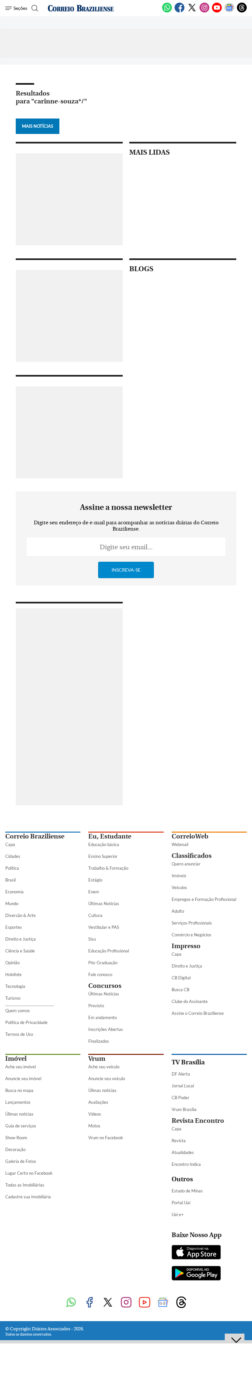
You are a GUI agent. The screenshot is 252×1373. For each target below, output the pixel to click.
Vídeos (94, 1114)
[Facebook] (179, 11)
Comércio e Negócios (191, 934)
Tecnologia (15, 986)
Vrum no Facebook (105, 1137)
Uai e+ (178, 1214)
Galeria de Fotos (20, 1161)
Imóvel (16, 1058)
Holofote (13, 974)
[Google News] (229, 11)
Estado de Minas (187, 1190)
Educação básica (103, 844)
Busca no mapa (19, 1090)
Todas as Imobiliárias (24, 1185)
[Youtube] (217, 11)
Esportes (13, 927)
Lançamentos (18, 1102)
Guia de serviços (20, 1125)
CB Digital (181, 977)
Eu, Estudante (109, 836)
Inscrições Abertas (105, 1029)
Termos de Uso (19, 1034)
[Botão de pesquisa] (34, 8)
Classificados (192, 856)
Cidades (12, 856)
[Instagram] (204, 11)
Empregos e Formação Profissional (204, 899)
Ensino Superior (102, 856)
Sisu (92, 939)
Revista (179, 1140)
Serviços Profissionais (192, 923)
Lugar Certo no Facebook (28, 1173)
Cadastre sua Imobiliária (28, 1196)
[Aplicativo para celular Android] (196, 1273)
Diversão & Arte (20, 915)
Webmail (180, 844)
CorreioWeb (190, 836)
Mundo (11, 903)
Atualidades (183, 1152)
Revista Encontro (198, 1120)
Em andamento (102, 1017)
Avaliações (98, 1102)
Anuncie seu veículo (106, 1078)
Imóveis (179, 875)
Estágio (95, 880)
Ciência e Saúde (20, 950)
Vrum (96, 1058)
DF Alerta (181, 1074)
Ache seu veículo (103, 1066)
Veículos (179, 887)
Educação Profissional (108, 950)
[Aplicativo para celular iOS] (196, 1252)
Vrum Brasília (184, 1109)
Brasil (10, 880)
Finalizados (98, 1041)
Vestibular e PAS (103, 927)
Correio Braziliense (34, 836)
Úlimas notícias (19, 1114)
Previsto (96, 1005)
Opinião (12, 962)
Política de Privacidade (26, 1022)
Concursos (104, 986)
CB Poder (180, 1097)
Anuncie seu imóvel (23, 1078)
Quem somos (17, 1010)
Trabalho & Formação (108, 868)
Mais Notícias (37, 126)
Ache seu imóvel (20, 1066)
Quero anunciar (186, 863)
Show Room (16, 1137)
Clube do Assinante (190, 1001)
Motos (94, 1125)
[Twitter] (192, 11)
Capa (10, 844)
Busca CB (180, 989)
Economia (14, 891)
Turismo (12, 998)
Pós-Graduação (102, 962)
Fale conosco (100, 974)
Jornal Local (183, 1085)
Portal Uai (181, 1202)
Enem (93, 891)
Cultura (95, 915)
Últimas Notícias (103, 903)
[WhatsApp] (167, 11)
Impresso (186, 946)
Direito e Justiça (20, 939)
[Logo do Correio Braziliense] (81, 8)
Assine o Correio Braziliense (198, 1013)
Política (12, 868)
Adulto (178, 911)
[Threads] (242, 11)
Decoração (15, 1149)
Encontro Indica (186, 1164)
